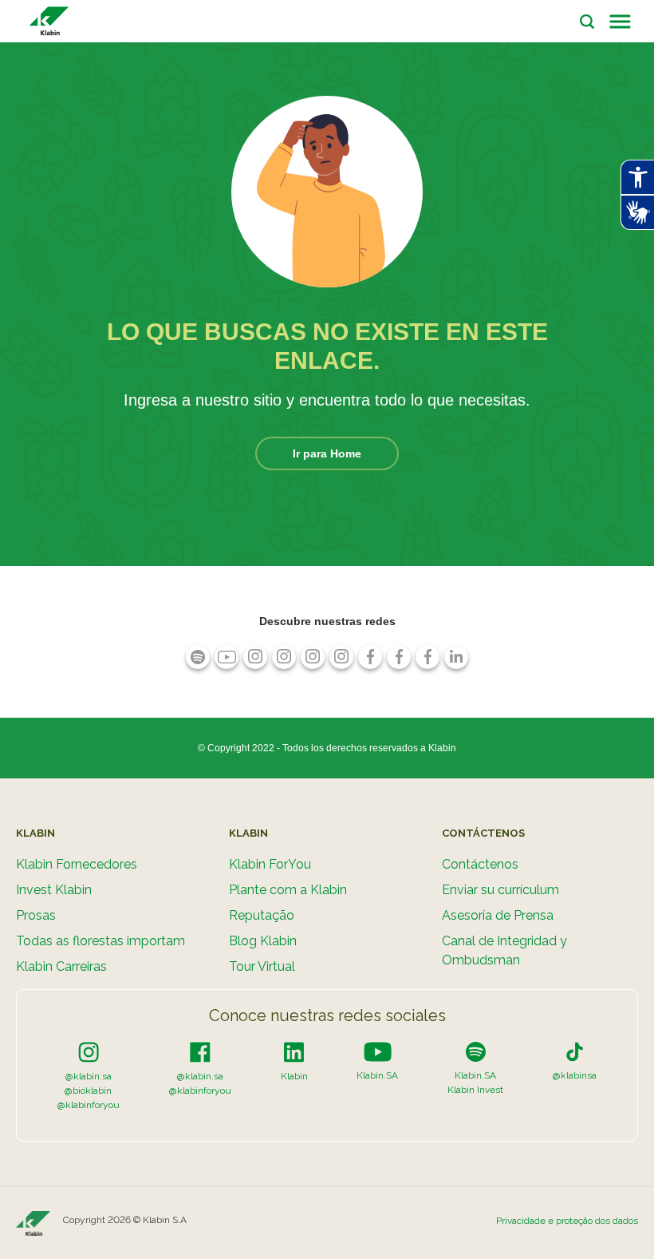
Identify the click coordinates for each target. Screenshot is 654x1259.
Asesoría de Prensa (498, 915)
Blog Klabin (263, 940)
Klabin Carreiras (61, 966)
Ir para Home (327, 453)
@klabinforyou (88, 1105)
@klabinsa (575, 1075)
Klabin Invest (475, 1089)
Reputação (261, 915)
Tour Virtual (262, 966)
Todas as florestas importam (100, 940)
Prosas (36, 915)
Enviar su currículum (500, 889)
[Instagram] (88, 1051)
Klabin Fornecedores (76, 864)
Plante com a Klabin (288, 889)
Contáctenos (480, 864)
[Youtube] (378, 1051)
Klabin (294, 1076)
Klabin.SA (377, 1075)
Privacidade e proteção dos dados (567, 1220)
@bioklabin (88, 1090)
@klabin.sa (88, 1076)
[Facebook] (200, 1051)
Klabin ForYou (270, 864)
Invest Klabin (54, 889)
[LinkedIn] (294, 1051)
